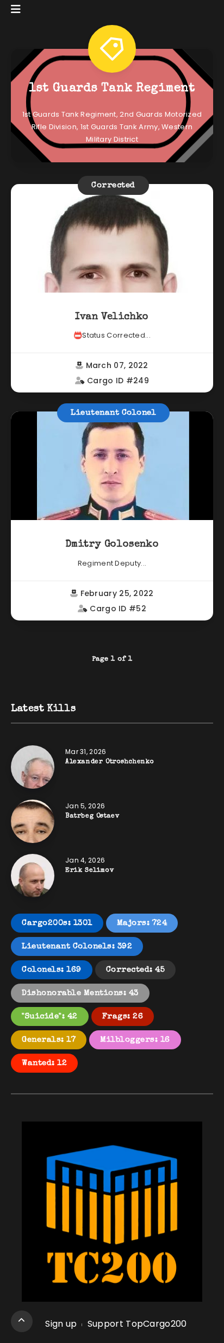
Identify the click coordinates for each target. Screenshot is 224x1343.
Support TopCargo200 (137, 1323)
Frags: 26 (123, 1016)
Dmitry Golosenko (112, 544)
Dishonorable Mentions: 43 (80, 993)
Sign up (61, 1323)
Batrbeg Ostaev (92, 816)
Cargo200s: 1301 (57, 923)
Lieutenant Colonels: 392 (77, 946)
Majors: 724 (142, 923)
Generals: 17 (49, 1040)
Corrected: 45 (135, 970)
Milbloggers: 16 (135, 1040)
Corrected (113, 185)
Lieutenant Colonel (113, 413)
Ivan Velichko (112, 317)
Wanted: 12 (44, 1063)
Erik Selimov (89, 870)
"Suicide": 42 (50, 1016)
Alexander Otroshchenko (109, 762)
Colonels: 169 (52, 970)
